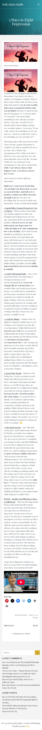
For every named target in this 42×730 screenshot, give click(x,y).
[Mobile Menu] (38, 4)
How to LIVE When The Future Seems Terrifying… (19, 697)
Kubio (27, 726)
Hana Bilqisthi (7, 677)
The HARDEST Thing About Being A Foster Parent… (20, 706)
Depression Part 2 (15, 342)
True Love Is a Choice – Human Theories (16, 671)
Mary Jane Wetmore (9, 685)
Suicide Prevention (11, 66)
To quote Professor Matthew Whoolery (20, 453)
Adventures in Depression (18, 339)
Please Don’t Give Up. (9, 711)
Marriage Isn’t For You (22, 677)
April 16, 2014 (33, 615)
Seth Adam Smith (21, 615)
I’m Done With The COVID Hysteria (14, 708)
